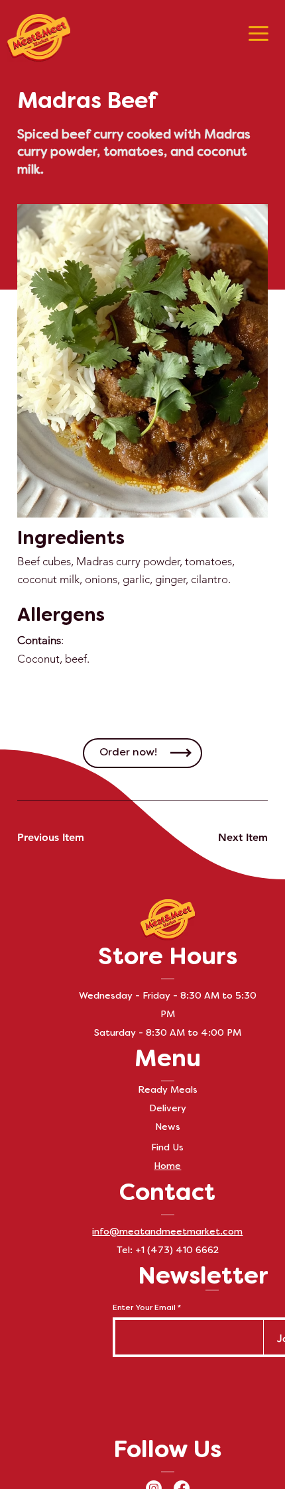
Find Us (167, 1148)
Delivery (167, 1109)
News (167, 1127)
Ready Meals (168, 1090)
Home (167, 1166)
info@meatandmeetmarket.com (167, 1232)
